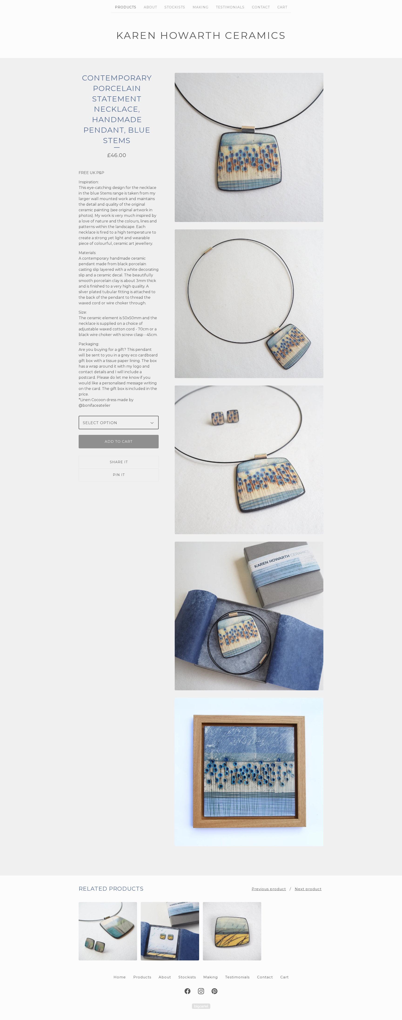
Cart (282, 7)
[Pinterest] (214, 991)
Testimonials (230, 7)
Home (120, 977)
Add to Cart (119, 441)
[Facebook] (187, 991)
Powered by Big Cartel (201, 1006)
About (150, 7)
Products (125, 7)
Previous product (269, 889)
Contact (261, 7)
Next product (308, 889)
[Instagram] (201, 991)
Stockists (174, 7)
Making (200, 7)
